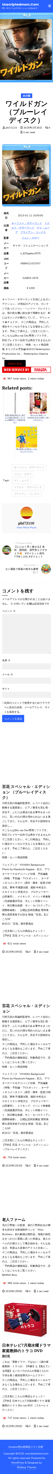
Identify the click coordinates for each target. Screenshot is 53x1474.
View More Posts (26, 527)
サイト (6, 688)
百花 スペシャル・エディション (26, 1008)
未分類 (26, 95)
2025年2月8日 (14, 1291)
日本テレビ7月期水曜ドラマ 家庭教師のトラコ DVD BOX (26, 1351)
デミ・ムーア (21, 480)
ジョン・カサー (30, 238)
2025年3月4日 (14, 1165)
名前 (6, 660)
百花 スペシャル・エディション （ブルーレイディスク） (26, 792)
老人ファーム (13, 1219)
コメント (9, 611)
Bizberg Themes (26, 1467)
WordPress (17, 1462)
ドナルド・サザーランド (28, 487)
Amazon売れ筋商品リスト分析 (25, 1447)
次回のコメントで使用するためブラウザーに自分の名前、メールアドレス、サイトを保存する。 (27, 707)
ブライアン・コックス (33, 232)
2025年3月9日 (14, 951)
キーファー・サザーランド (26, 223)
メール (7, 674)
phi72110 (11, 127)
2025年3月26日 (33, 127)
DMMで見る (15, 363)
